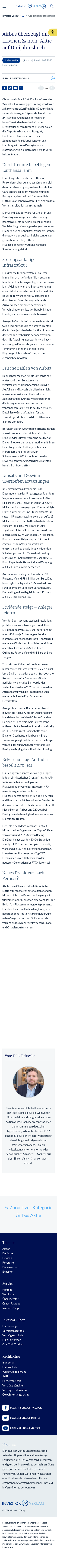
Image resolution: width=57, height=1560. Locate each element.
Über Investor (10, 1299)
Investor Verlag (10, 15)
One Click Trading (12, 1344)
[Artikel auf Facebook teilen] (4, 88)
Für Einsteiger (10, 1326)
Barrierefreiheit (11, 1381)
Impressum (8, 1362)
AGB (5, 1376)
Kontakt (7, 1289)
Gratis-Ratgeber (12, 1303)
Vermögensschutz (12, 1335)
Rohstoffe (8, 1262)
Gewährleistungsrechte (15, 1394)
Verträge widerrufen (14, 1390)
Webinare (8, 1294)
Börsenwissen (10, 1267)
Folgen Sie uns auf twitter (25, 1418)
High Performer (11, 1339)
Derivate (7, 1253)
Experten (7, 1271)
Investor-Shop (10, 1308)
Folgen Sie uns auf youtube (25, 1428)
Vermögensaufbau (13, 1330)
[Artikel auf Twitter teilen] (10, 88)
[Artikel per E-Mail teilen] (15, 88)
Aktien (6, 1248)
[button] (52, 32)
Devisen (7, 1258)
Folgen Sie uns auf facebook (26, 1407)
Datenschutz (9, 1367)
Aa (46, 88)
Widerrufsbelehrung (14, 1371)
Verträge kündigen (13, 1385)
